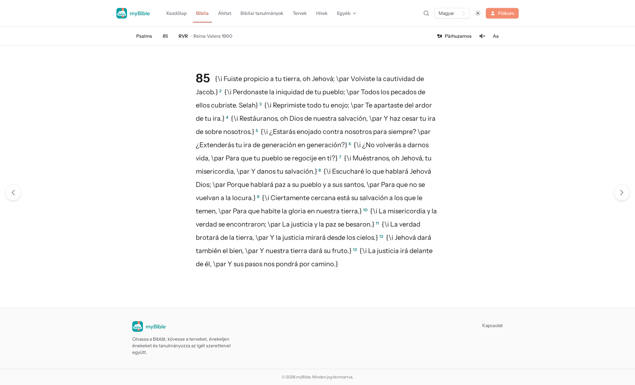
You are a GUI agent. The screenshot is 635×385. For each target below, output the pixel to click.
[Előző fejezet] (13, 192)
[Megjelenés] (478, 13)
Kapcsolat (492, 325)
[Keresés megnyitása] (426, 13)
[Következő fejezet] (622, 192)
